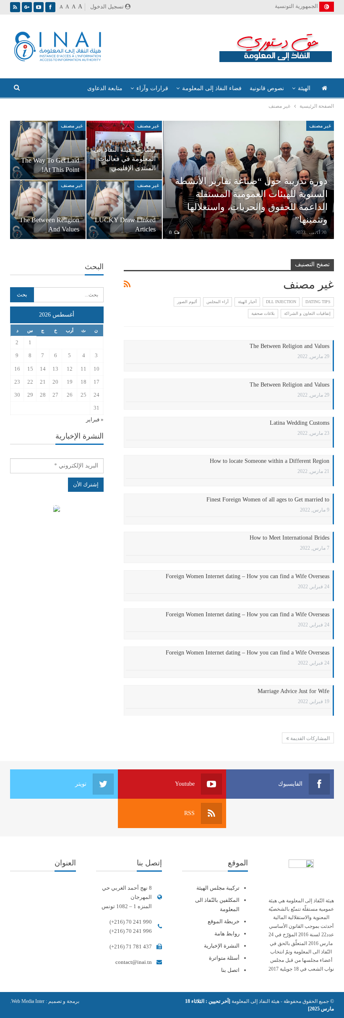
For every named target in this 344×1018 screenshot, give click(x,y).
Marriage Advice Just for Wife (293, 691)
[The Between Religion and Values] (47, 209)
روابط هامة (227, 933)
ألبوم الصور (187, 301)
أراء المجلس (217, 301)
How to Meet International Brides (289, 538)
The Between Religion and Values (289, 346)
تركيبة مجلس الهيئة (218, 888)
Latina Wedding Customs (299, 423)
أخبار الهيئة (247, 301)
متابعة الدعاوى (104, 88)
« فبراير (95, 419)
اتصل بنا (230, 970)
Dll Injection (281, 301)
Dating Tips (318, 301)
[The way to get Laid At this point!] (47, 150)
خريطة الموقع (224, 921)
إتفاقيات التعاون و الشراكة (307, 313)
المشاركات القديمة (309, 738)
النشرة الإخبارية (222, 946)
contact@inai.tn (133, 962)
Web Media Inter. (27, 1001)
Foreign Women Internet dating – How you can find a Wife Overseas (247, 576)
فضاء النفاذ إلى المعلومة (212, 88)
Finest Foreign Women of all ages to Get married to (267, 499)
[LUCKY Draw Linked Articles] (124, 209)
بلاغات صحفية (263, 313)
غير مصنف (320, 126)
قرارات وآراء (152, 88)
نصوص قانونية (267, 88)
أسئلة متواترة (224, 958)
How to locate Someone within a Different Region (269, 461)
